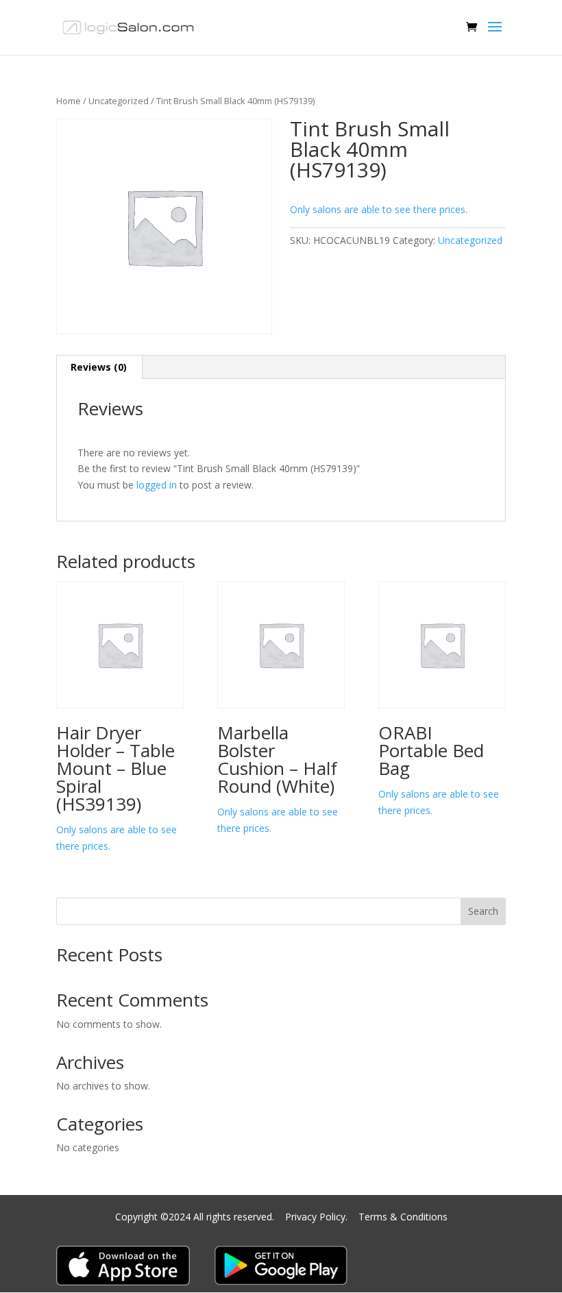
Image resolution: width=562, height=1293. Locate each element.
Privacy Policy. (317, 1216)
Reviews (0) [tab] (99, 366)
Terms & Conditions (403, 1216)
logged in (156, 484)
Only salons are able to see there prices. (378, 209)
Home (68, 101)
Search (483, 911)
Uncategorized (118, 101)
